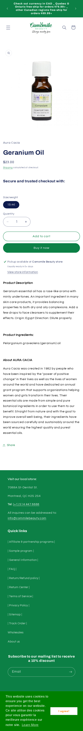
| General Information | (23, 560)
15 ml (11, 204)
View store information (22, 272)
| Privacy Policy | (18, 605)
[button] (8, 27)
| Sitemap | (15, 614)
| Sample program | (21, 550)
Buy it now (42, 247)
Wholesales (15, 632)
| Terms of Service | (20, 596)
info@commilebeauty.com (27, 518)
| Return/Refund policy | (24, 578)
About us (14, 641)
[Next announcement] (75, 8)
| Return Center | (19, 587)
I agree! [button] (63, 711)
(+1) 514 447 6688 (26, 504)
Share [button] (11, 445)
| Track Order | (17, 623)
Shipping (8, 167)
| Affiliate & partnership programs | (31, 541)
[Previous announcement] (7, 8)
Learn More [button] (30, 725)
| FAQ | (12, 569)
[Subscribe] (70, 672)
